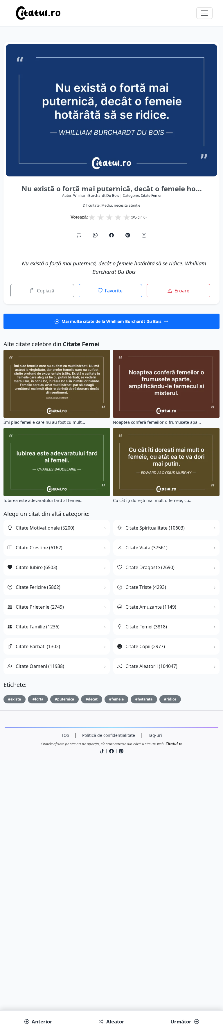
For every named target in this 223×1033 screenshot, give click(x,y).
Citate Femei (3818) (146, 626)
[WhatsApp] (95, 235)
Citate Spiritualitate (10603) (155, 528)
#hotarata (143, 699)
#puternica (64, 699)
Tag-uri (155, 735)
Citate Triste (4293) (145, 587)
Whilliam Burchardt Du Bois (96, 195)
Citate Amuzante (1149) (150, 607)
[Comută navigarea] (204, 13)
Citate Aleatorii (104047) (151, 666)
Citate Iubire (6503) (36, 567)
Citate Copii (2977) (145, 646)
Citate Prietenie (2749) (40, 607)
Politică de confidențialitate (108, 735)
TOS (65, 735)
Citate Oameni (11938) (40, 666)
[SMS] (79, 235)
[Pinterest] (127, 235)
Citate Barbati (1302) (38, 646)
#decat (92, 699)
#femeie (116, 699)
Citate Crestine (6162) (39, 547)
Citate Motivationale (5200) (45, 528)
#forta (38, 699)
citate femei (151, 195)
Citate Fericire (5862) (38, 587)
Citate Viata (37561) (146, 547)
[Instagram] (144, 235)
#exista (14, 699)
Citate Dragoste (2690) (150, 567)
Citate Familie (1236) (38, 626)
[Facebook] (111, 235)
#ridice (170, 699)
